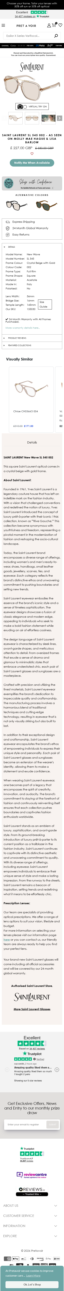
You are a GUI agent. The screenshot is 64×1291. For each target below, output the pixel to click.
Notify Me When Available (32, 162)
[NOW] (56, 35)
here (7, 939)
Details (11, 247)
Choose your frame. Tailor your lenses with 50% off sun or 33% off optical (32, 5)
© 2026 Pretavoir (32, 1250)
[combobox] (32, 35)
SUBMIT (52, 1124)
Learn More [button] (33, 1275)
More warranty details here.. (23, 327)
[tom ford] (58, 45)
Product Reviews (17, 338)
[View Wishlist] (60, 25)
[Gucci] (21, 45)
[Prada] (30, 45)
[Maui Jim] (50, 45)
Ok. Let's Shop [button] (32, 1284)
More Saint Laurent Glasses (32, 1009)
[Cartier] (13, 45)
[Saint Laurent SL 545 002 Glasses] (15, 118)
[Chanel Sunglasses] (5, 45)
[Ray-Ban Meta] (40, 45)
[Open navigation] (3, 25)
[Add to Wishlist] (32, 154)
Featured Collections (19, 345)
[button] (5, 399)
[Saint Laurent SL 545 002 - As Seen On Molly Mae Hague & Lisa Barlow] (48, 118)
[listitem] (31, 400)
